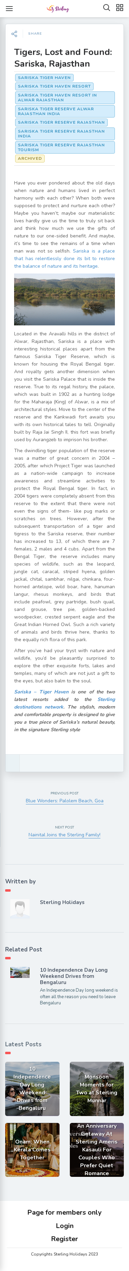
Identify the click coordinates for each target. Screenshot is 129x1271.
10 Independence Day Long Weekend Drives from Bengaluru (74, 976)
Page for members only (64, 1212)
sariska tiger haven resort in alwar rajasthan (57, 97)
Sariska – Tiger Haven (41, 692)
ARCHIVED (30, 158)
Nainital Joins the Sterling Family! (64, 835)
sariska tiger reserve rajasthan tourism (61, 147)
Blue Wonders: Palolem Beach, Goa (65, 801)
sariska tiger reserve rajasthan (61, 122)
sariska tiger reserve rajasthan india (61, 134)
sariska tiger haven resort (54, 86)
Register (64, 1239)
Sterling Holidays (62, 902)
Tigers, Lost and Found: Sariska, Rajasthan (63, 58)
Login (65, 1225)
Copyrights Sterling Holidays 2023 (64, 1254)
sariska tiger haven (44, 77)
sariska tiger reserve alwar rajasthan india (56, 111)
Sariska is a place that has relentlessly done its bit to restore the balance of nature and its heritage (64, 258)
